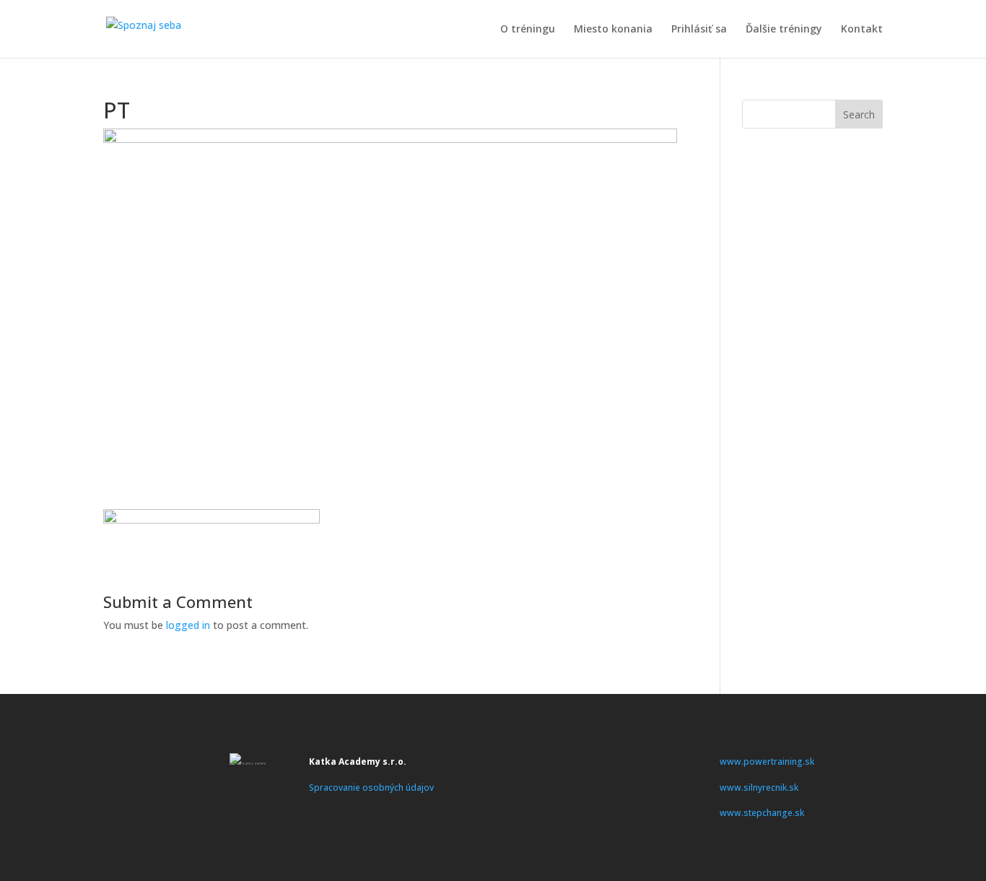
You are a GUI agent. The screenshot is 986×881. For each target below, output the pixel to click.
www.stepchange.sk (762, 813)
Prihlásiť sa (699, 29)
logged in (188, 625)
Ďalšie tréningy (784, 29)
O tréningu (527, 29)
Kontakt (862, 29)
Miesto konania (613, 29)
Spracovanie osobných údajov (371, 787)
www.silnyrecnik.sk (759, 787)
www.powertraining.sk (767, 761)
